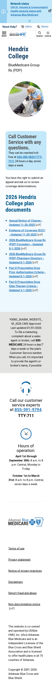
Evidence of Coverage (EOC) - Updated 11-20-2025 (27, 232)
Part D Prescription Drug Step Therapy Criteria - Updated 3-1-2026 (24, 286)
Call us (28, 26)
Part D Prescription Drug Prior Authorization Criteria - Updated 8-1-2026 (27, 272)
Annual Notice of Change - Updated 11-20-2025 (25, 222)
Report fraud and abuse (22, 593)
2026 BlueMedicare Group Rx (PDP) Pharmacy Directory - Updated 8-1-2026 (27, 258)
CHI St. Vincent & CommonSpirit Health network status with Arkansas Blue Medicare (29, 11)
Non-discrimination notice (24, 606)
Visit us (44, 26)
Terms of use (16, 548)
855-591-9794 (28, 409)
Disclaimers (15, 582)
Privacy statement (19, 559)
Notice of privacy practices (25, 570)
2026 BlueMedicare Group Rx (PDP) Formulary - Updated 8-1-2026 (27, 244)
